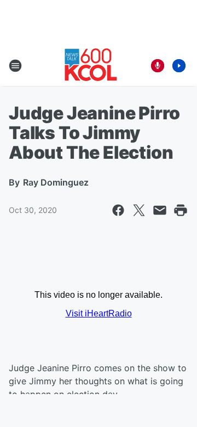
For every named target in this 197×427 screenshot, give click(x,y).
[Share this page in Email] (159, 210)
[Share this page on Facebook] (118, 210)
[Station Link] (91, 65)
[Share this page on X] (139, 210)
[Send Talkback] (157, 65)
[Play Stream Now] (179, 65)
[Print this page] (180, 210)
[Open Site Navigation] (15, 65)
